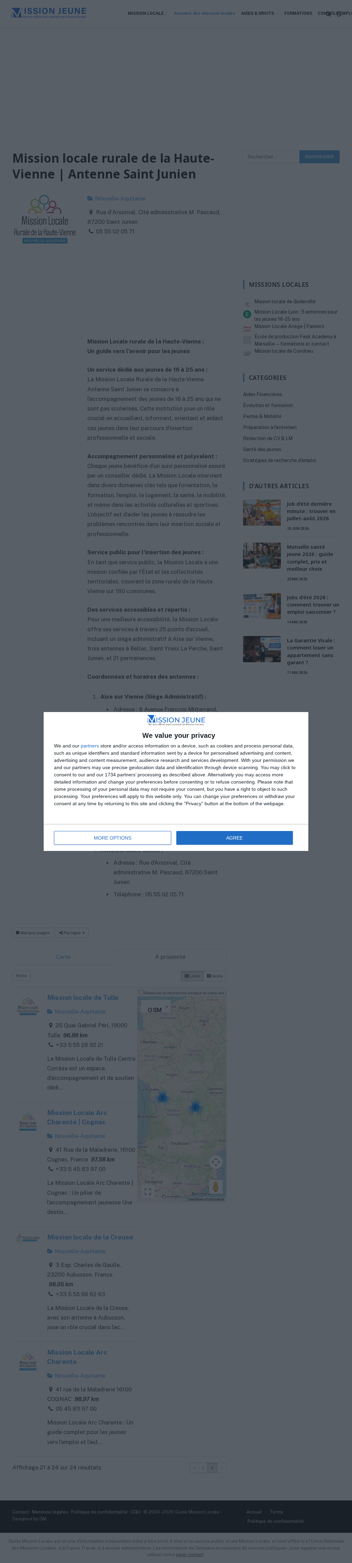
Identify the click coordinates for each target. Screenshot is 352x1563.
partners (90, 745)
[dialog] (176, 781)
